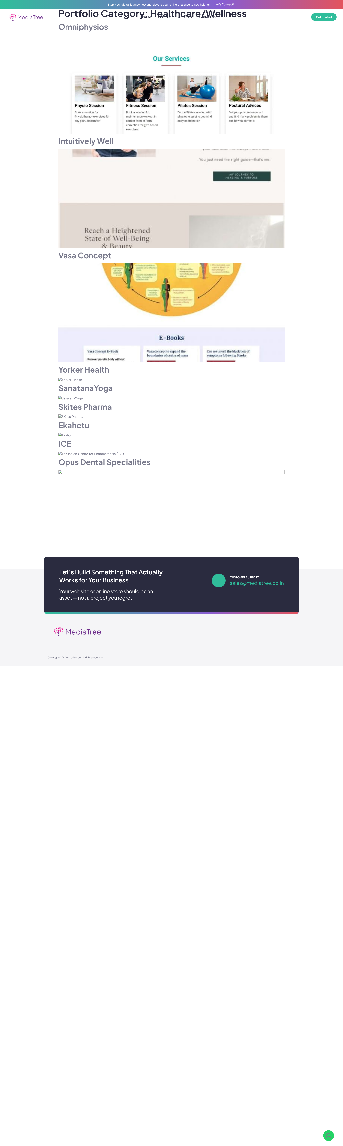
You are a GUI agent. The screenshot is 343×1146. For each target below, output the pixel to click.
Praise (146, 17)
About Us (185, 17)
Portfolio (164, 17)
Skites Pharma (85, 406)
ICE (64, 443)
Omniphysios (83, 27)
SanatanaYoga (85, 388)
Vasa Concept (84, 255)
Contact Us (207, 17)
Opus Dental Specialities (104, 462)
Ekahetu (73, 425)
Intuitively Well (86, 141)
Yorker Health (83, 369)
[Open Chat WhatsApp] (328, 1135)
